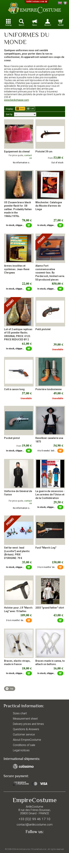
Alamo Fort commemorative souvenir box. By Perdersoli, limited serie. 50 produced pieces (50, 272)
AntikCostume (23, 849)
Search (21, 25)
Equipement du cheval (17, 151)
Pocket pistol (12, 438)
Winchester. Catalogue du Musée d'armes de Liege (48, 206)
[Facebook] (34, 840)
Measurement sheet (25, 718)
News (34, 25)
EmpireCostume (38, 849)
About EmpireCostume (27, 739)
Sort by (9, 114)
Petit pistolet (43, 329)
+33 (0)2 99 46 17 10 (34, 819)
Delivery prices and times (28, 724)
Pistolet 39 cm (43, 151)
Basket (61, 25)
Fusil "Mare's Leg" (45, 547)
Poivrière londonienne (48, 389)
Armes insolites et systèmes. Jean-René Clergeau (16, 269)
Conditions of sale (24, 745)
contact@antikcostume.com (35, 824)
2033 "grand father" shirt (49, 607)
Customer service (24, 734)
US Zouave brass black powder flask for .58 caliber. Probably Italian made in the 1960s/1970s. (18, 209)
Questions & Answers (26, 729)
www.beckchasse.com (16, 100)
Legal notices (21, 750)
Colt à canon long (14, 389)
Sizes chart (20, 713)
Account (47, 25)
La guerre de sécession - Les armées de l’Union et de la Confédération (50, 494)
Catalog (8, 25)
